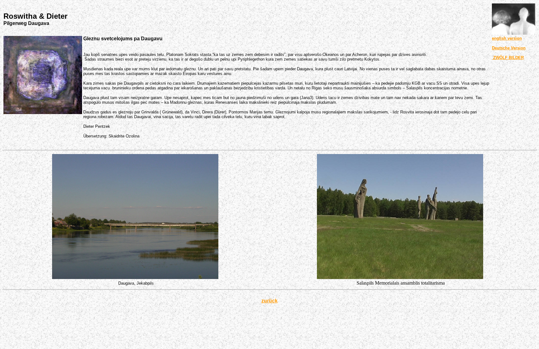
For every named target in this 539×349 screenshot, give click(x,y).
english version (507, 38)
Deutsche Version (509, 48)
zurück (269, 300)
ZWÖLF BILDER (508, 57)
